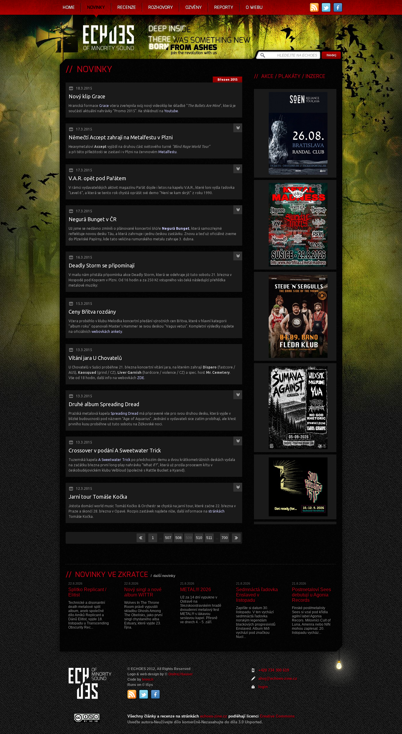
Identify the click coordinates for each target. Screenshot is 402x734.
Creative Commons (277, 716)
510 (199, 538)
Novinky (96, 7)
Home (69, 7)
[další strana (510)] (236, 537)
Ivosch (147, 679)
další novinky (164, 576)
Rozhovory (160, 7)
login (263, 687)
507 (168, 538)
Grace (104, 106)
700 (225, 538)
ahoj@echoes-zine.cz (277, 678)
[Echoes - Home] (108, 38)
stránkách (216, 511)
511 (209, 538)
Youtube (171, 111)
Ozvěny (193, 7)
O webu (254, 7)
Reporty (223, 7)
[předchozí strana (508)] (141, 537)
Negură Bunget (176, 228)
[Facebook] (338, 7)
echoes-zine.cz (213, 716)
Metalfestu (167, 152)
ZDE (140, 378)
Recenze (126, 7)
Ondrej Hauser (180, 674)
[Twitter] (326, 7)
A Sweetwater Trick (114, 460)
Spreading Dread (124, 413)
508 (178, 538)
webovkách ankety (107, 331)
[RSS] (314, 7)
